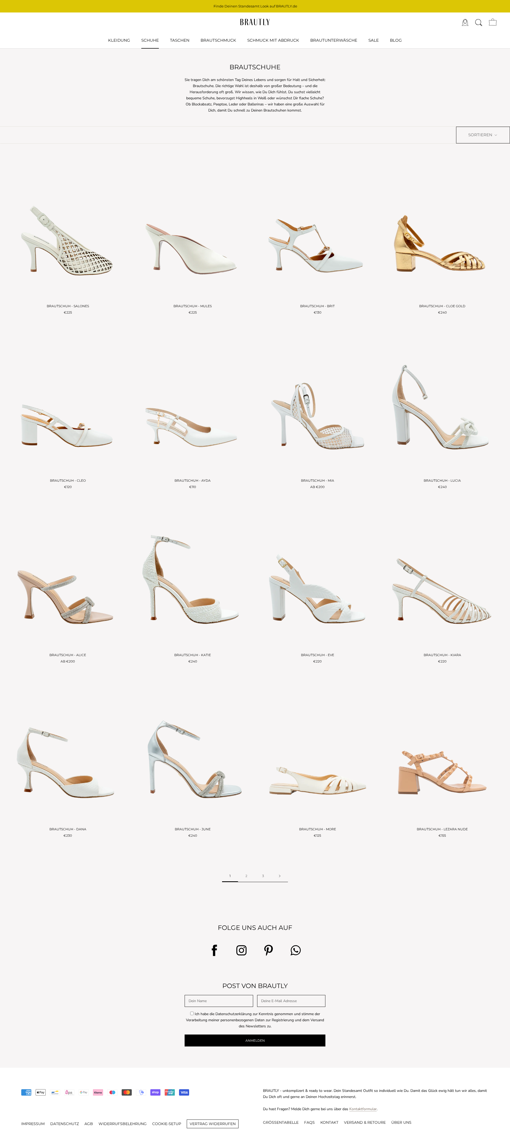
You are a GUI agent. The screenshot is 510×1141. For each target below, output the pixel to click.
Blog (396, 40)
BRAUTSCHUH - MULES (192, 306)
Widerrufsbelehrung (123, 1123)
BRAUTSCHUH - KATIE (192, 655)
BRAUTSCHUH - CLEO (68, 480)
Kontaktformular (363, 1109)
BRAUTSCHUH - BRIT (317, 306)
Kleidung (119, 40)
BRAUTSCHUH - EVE (317, 655)
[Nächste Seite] (279, 876)
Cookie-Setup (166, 1123)
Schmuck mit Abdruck (273, 40)
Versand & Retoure (365, 1122)
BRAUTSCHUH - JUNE (193, 829)
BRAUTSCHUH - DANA (67, 829)
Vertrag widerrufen (213, 1123)
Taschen (179, 40)
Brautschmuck (218, 40)
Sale (373, 40)
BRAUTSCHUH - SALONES (68, 306)
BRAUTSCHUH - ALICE (67, 655)
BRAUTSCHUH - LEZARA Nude (442, 829)
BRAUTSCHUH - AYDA (193, 480)
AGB (88, 1123)
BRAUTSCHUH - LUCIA (442, 480)
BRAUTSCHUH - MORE (317, 829)
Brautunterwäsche (333, 40)
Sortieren (480, 134)
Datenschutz (64, 1123)
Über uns (401, 1122)
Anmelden (255, 1040)
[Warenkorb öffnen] (493, 22)
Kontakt (329, 1122)
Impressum (33, 1123)
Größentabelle (281, 1122)
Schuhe (150, 40)
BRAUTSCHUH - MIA (317, 480)
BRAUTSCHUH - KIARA (442, 655)
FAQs (309, 1122)
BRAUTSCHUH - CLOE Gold (442, 306)
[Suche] (478, 22)
